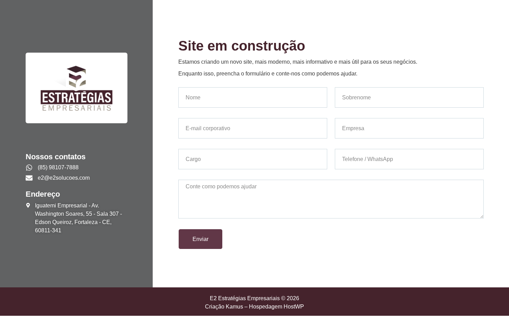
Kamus (234, 307)
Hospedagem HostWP (276, 307)
